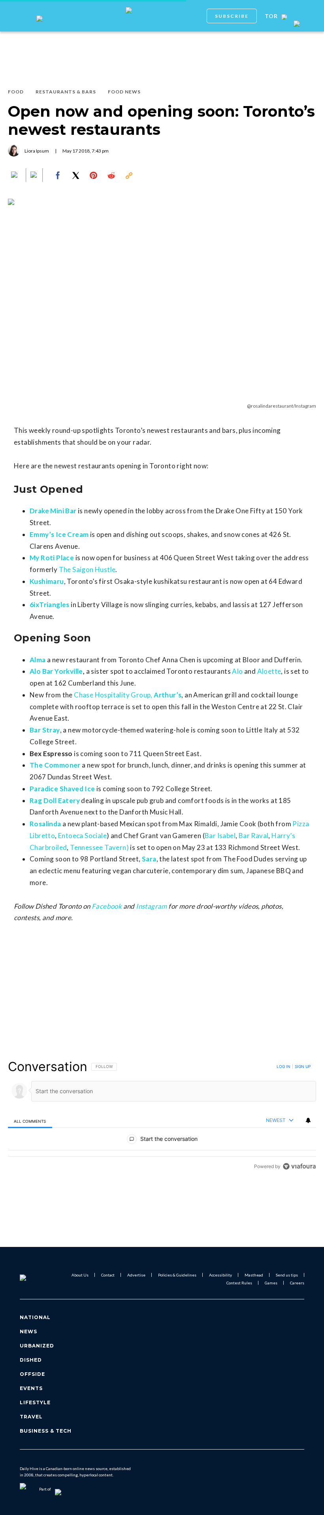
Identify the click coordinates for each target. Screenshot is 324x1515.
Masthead (254, 1275)
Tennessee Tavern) (99, 847)
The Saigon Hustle (87, 569)
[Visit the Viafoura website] (299, 1166)
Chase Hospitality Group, (113, 695)
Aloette (269, 671)
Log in (283, 1066)
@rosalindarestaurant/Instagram (281, 406)
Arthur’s (167, 695)
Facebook (107, 906)
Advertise (136, 1275)
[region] (162, 1116)
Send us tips (287, 1275)
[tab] (30, 1120)
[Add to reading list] (34, 175)
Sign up (303, 1066)
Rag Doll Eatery (55, 800)
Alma (38, 660)
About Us (80, 1275)
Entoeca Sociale (82, 835)
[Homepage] (33, 1279)
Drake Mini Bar (53, 511)
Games (271, 1282)
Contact (108, 1275)
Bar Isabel (220, 835)
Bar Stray (45, 730)
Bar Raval (254, 835)
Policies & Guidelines (177, 1275)
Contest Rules (239, 1282)
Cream (78, 534)
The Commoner (55, 765)
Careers (297, 1282)
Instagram (151, 906)
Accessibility (220, 1275)
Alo (237, 671)
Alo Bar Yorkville (56, 671)
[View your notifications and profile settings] (308, 1120)
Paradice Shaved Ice (62, 789)
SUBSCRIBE (232, 16)
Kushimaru (47, 581)
